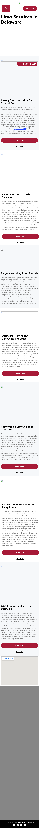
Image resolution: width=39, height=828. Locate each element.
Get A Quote (19, 140)
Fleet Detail (19, 146)
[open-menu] (6, 8)
